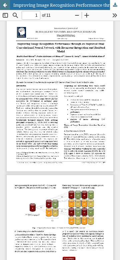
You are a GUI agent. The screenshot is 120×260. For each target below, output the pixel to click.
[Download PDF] (115, 5)
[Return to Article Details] (5, 5)
